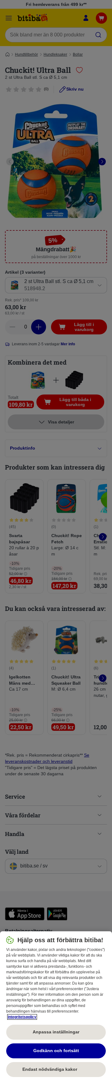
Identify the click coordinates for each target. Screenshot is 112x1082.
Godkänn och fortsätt (56, 1050)
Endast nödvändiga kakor (56, 1069)
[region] (56, 1006)
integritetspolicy (22, 1017)
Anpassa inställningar (56, 1031)
